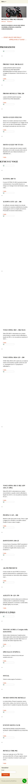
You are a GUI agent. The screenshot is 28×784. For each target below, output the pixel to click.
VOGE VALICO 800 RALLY (11, 37)
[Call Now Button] (24, 781)
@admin (10, 21)
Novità (4, 21)
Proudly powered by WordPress (8, 781)
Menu (3, 1)
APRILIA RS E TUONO (18, 39)
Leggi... (5, 78)
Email (2, 770)
